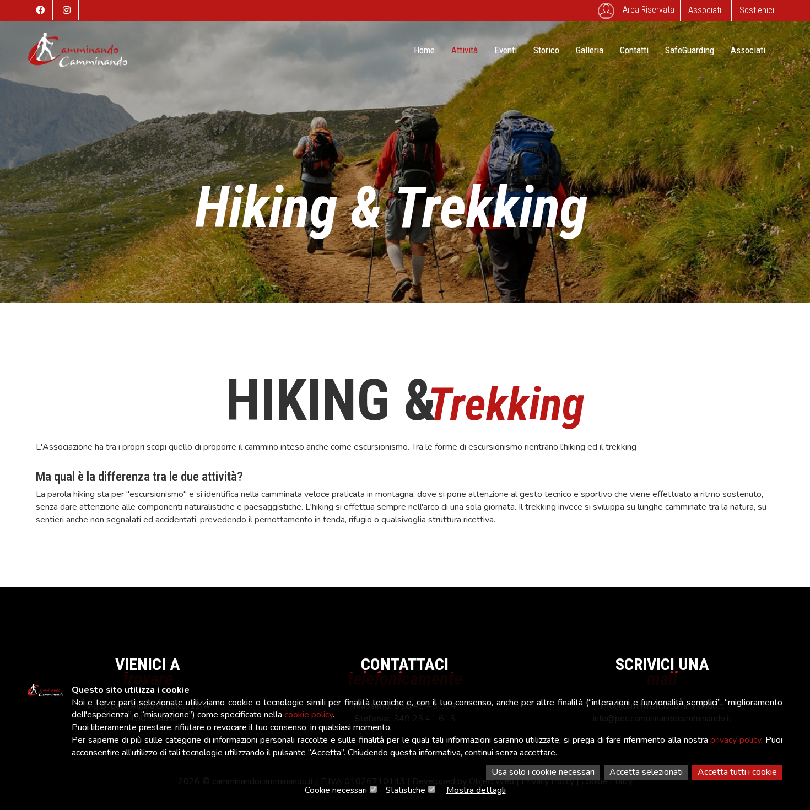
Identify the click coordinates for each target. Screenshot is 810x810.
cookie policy (308, 715)
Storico (546, 50)
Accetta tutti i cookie (737, 772)
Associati (704, 10)
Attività (464, 50)
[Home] (77, 54)
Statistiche (405, 790)
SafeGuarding (689, 50)
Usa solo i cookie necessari (543, 772)
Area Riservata (648, 9)
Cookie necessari (336, 790)
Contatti (634, 50)
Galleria (589, 50)
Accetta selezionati (646, 772)
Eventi (505, 50)
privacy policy (735, 740)
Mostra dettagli (476, 790)
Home (424, 50)
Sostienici (756, 10)
